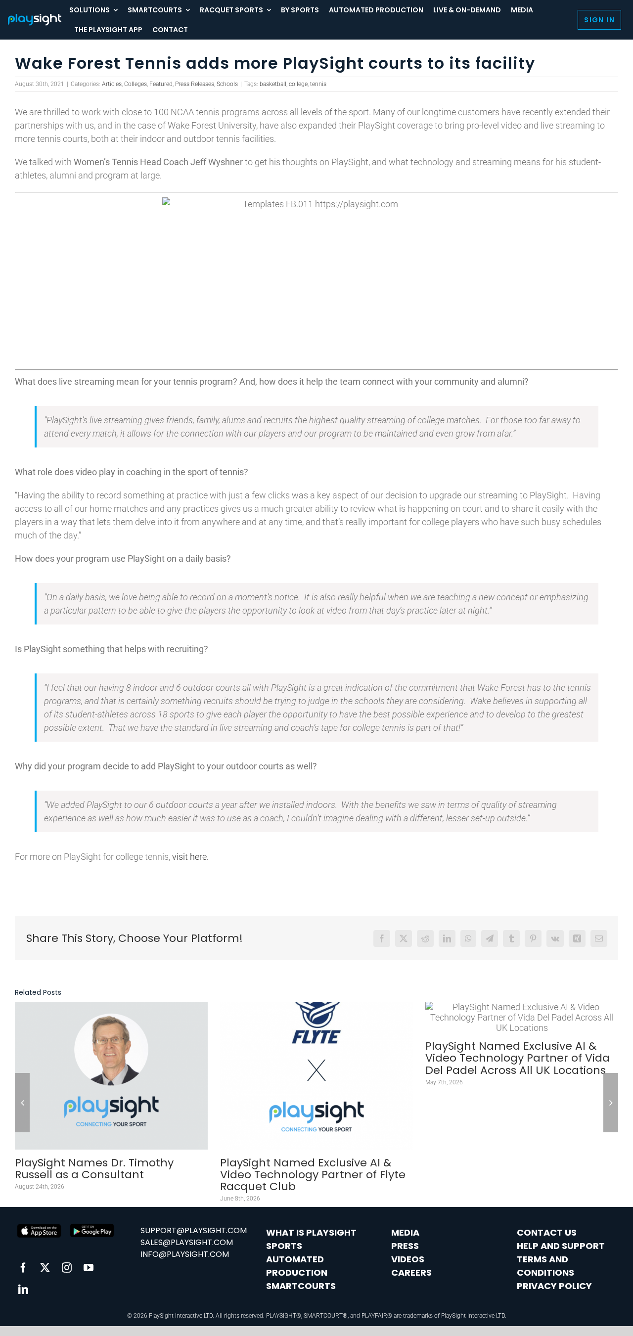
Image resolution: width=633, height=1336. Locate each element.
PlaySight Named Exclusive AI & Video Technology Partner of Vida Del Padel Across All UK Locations (517, 1057)
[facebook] (23, 1267)
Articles (112, 84)
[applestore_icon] (92, 1226)
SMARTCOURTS (301, 1286)
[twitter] (45, 1267)
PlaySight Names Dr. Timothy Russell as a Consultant (94, 1168)
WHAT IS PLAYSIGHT (311, 1232)
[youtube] (88, 1267)
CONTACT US (547, 1232)
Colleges (135, 84)
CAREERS (411, 1272)
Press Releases (194, 84)
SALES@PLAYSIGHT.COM (186, 1242)
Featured (161, 84)
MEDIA (405, 1232)
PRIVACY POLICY (554, 1286)
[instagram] (66, 1267)
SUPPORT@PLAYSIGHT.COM (193, 1230)
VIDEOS (407, 1259)
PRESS (405, 1246)
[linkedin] (23, 1289)
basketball (273, 84)
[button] (22, 1102)
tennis (318, 84)
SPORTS (284, 1246)
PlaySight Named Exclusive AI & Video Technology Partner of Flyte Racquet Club (313, 1174)
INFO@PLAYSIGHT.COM (184, 1254)
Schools (227, 84)
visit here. (190, 856)
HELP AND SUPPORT (561, 1246)
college (298, 84)
